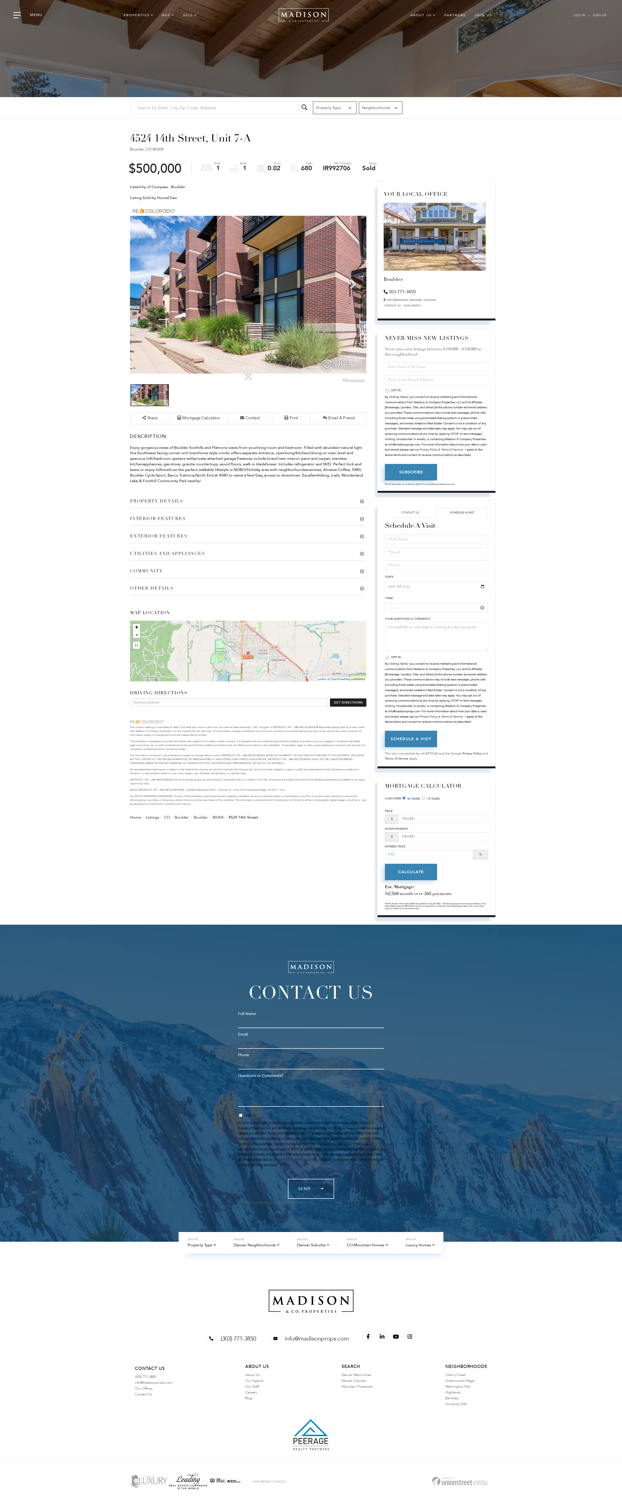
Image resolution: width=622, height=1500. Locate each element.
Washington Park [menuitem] (458, 1386)
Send (304, 1188)
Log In (579, 15)
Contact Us (392, 305)
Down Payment (396, 829)
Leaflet (322, 679)
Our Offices (144, 1388)
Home (135, 817)
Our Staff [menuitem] (252, 1386)
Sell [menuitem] (188, 15)
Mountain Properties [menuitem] (357, 1386)
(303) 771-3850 (238, 1339)
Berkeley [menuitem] (451, 1398)
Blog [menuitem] (248, 1398)
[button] (304, 108)
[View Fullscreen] (136, 645)
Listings (152, 817)
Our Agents (412, 305)
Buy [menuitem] (166, 15)
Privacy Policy (472, 753)
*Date (389, 577)
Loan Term (393, 798)
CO (167, 817)
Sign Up (599, 15)
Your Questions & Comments (408, 619)
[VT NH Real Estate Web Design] (459, 1481)
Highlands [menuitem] (453, 1392)
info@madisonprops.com (317, 1339)
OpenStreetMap (340, 679)
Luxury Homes (418, 1245)
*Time (389, 598)
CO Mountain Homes (365, 1245)
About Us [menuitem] (421, 15)
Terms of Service (396, 758)
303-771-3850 (402, 292)
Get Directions (348, 702)
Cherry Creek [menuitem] (455, 1375)
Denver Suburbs (311, 1245)
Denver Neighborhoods (255, 1245)
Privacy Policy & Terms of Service (441, 450)
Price (389, 811)
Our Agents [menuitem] (254, 1380)
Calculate (411, 872)
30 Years (413, 799)
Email (243, 1034)
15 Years (433, 799)
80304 (218, 817)
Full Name (247, 1013)
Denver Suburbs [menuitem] (354, 1380)
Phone (243, 1055)
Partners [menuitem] (455, 15)
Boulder (182, 817)
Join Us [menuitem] (483, 15)
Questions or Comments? (260, 1075)
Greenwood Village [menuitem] (460, 1380)
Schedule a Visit (462, 512)
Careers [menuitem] (251, 1392)
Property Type (200, 1245)
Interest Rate (395, 846)
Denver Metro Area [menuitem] (356, 1375)
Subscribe (411, 472)
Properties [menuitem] (137, 15)
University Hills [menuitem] (456, 1404)
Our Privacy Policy (269, 1481)
